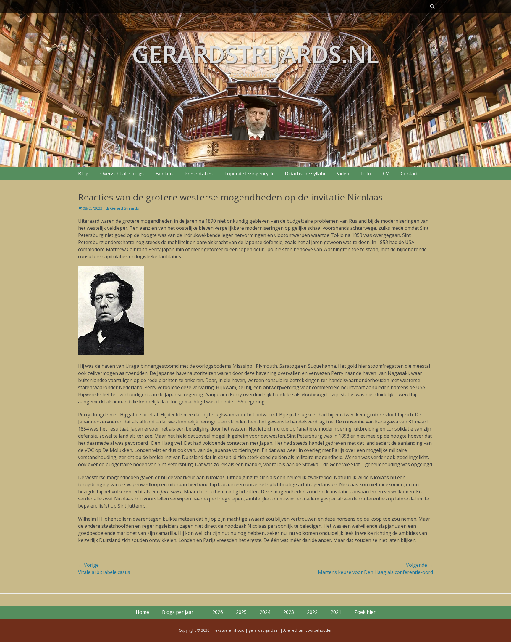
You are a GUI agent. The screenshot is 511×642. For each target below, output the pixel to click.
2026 (217, 612)
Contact (409, 173)
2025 (241, 612)
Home (142, 612)
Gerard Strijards (124, 208)
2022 (312, 612)
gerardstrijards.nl (255, 54)
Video (343, 173)
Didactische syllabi (305, 173)
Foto (366, 173)
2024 (265, 612)
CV (386, 173)
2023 (288, 612)
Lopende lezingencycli (248, 173)
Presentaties (199, 173)
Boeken (164, 173)
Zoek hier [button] (365, 612)
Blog (83, 173)
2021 (336, 612)
